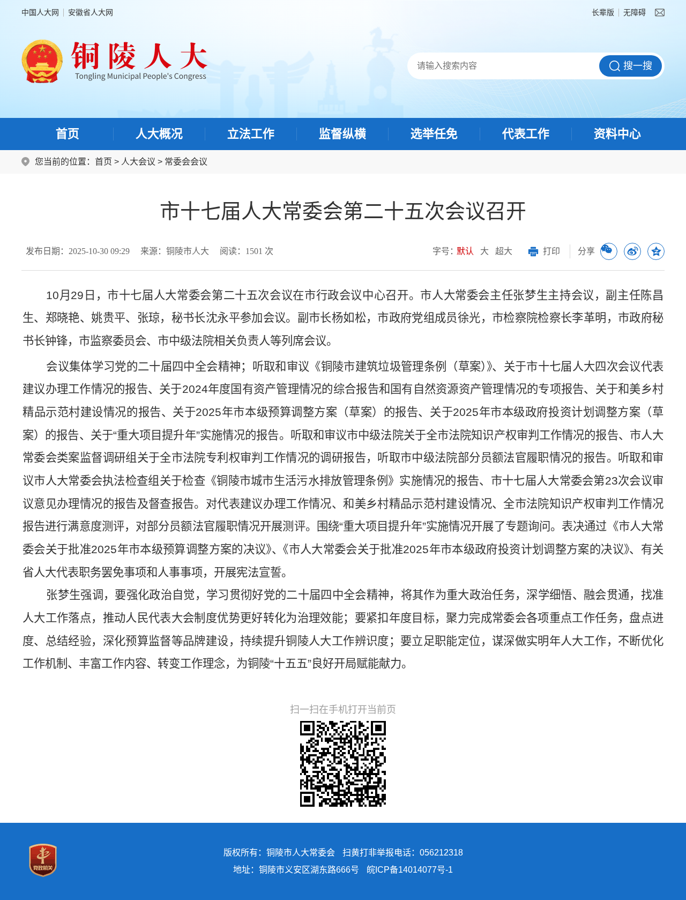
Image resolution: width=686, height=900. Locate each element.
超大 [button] (503, 251)
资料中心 (617, 133)
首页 (67, 133)
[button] (603, 12)
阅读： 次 (246, 251)
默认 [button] (465, 251)
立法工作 (250, 133)
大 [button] (484, 251)
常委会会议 (186, 161)
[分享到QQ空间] (656, 251)
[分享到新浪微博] (632, 251)
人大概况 (159, 133)
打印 (551, 251)
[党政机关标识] (42, 860)
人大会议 (138, 161)
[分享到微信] (608, 251)
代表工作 (525, 133)
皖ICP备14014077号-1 (410, 869)
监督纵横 (342, 133)
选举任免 (434, 133)
